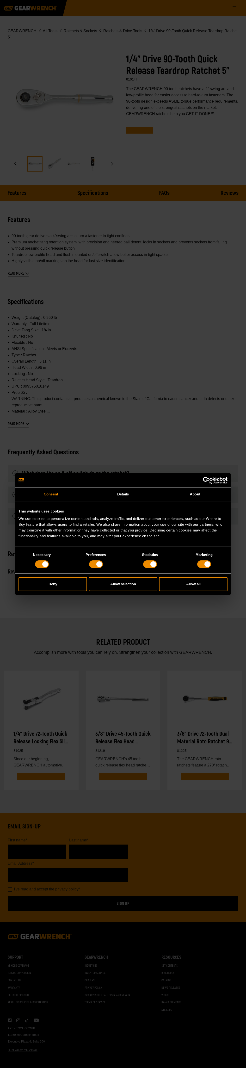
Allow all (193, 584)
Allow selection (123, 584)
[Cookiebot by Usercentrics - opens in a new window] (206, 480)
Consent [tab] (51, 494)
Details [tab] (123, 494)
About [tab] (195, 494)
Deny (53, 584)
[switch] (96, 564)
